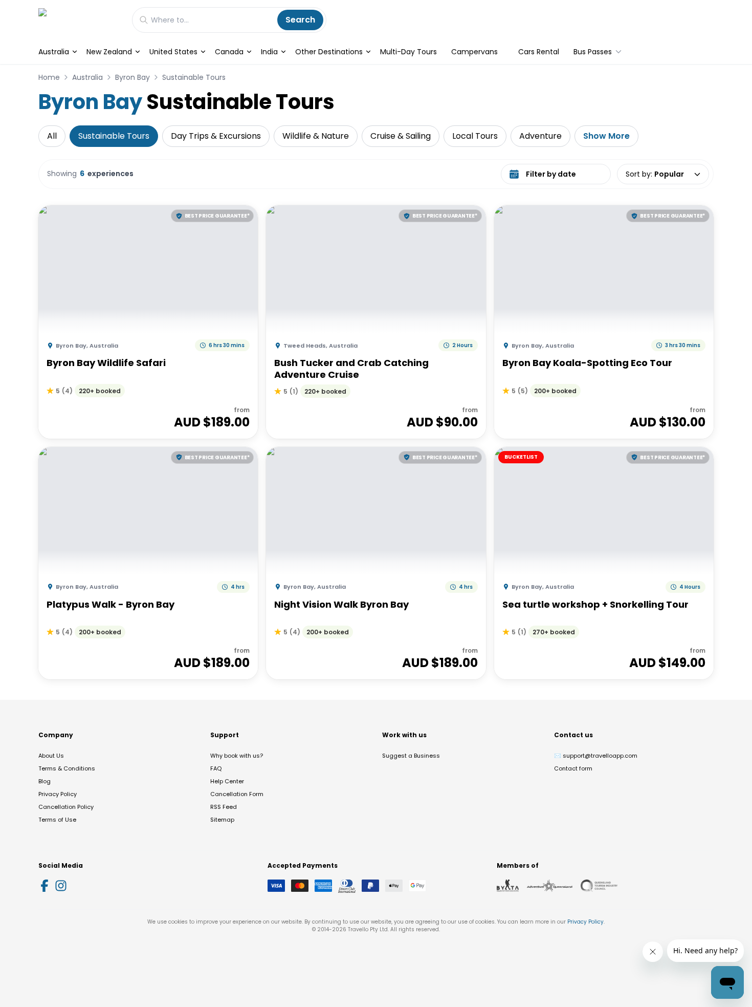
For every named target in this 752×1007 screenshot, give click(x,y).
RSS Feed (223, 807)
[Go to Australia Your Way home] (80, 19)
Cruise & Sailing (400, 136)
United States (173, 52)
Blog (44, 781)
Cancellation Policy (66, 807)
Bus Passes (592, 52)
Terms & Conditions (66, 768)
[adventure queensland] (549, 886)
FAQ (216, 768)
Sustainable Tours (194, 77)
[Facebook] (44, 886)
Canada (229, 52)
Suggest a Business (411, 756)
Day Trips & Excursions (216, 136)
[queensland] (599, 886)
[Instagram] (61, 886)
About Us (51, 756)
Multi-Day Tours (408, 52)
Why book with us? (236, 756)
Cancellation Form (236, 794)
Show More (606, 136)
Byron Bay (132, 77)
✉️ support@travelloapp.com (595, 756)
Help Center (227, 781)
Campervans (474, 52)
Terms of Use (57, 820)
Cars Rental (538, 52)
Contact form (573, 768)
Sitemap (222, 820)
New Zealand (109, 52)
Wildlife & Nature (315, 136)
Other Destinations (329, 52)
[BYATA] (508, 886)
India (269, 52)
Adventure (540, 136)
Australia (53, 52)
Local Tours (475, 136)
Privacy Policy (57, 794)
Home (49, 77)
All (52, 136)
